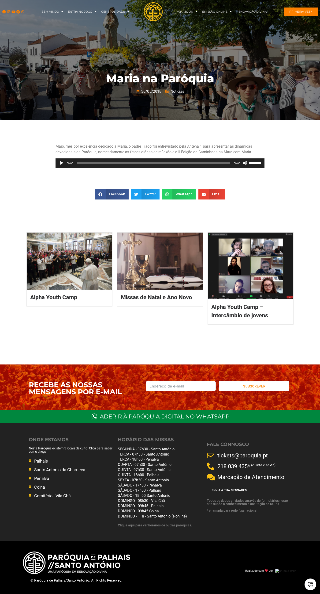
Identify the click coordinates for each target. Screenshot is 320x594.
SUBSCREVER (254, 386)
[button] (112, 194)
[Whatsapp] (23, 12)
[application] (160, 163)
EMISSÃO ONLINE (214, 11)
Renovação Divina (251, 11)
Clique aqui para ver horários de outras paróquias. (155, 525)
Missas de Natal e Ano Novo (156, 297)
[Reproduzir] (61, 163)
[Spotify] (18, 12)
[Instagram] (9, 12)
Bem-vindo (50, 11)
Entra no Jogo (80, 11)
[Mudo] (245, 163)
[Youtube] (13, 12)
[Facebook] (4, 12)
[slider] (255, 162)
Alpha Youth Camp (53, 297)
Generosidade (113, 11)
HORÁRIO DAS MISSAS (146, 439)
